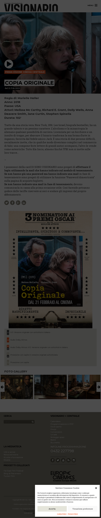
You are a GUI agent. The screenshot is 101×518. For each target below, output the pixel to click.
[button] (96, 488)
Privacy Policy (73, 514)
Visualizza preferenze (82, 509)
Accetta (52, 509)
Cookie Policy (62, 514)
